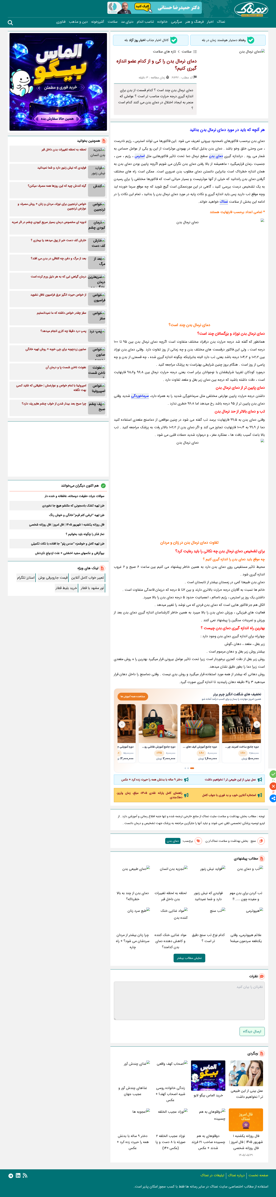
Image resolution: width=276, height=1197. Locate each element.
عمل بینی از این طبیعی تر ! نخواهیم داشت (230, 779)
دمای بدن (216, 156)
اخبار (210, 21)
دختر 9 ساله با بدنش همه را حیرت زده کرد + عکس (151, 779)
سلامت (113, 21)
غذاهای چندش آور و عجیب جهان (132, 1091)
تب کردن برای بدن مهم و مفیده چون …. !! (246, 896)
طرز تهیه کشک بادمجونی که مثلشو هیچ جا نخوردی (73, 505)
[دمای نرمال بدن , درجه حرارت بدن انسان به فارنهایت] (189, 268)
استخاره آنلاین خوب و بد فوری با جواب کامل (229, 795)
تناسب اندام (145, 21)
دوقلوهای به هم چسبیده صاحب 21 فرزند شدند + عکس (208, 1142)
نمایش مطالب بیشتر (189, 958)
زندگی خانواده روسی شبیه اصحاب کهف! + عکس (170, 1094)
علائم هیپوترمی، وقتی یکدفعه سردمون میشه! (246, 938)
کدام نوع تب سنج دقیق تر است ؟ (208, 938)
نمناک (221, 21)
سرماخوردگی (140, 396)
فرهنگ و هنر (194, 21)
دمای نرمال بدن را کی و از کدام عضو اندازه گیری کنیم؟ (156, 64)
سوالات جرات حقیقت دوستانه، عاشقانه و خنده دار (74, 496)
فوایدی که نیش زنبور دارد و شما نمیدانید (208, 896)
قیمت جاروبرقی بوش (52, 577)
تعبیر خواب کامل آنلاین (87, 577)
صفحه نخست (258, 1175)
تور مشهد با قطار (92, 588)
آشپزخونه (97, 21)
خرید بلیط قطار (66, 588)
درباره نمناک (236, 1175)
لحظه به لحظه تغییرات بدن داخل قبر (171, 896)
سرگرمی (176, 21)
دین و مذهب (78, 21)
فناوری (60, 21)
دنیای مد (127, 21)
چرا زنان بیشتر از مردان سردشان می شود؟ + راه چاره (132, 941)
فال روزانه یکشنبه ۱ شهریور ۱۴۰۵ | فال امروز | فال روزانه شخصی (246, 1142)
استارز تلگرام (25, 577)
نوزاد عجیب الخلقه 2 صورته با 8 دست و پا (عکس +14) (170, 1142)
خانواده (162, 21)
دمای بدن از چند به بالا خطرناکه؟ (133, 896)
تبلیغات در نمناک (212, 1175)
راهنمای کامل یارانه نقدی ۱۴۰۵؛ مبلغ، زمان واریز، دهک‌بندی (149, 795)
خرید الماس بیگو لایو (208, 1095)
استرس (140, 156)
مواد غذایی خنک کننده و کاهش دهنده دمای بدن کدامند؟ (170, 941)
